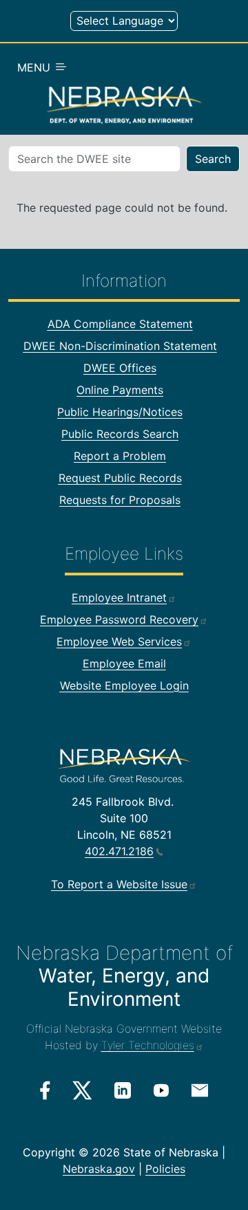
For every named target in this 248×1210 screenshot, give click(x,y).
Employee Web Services (119, 641)
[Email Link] (200, 1089)
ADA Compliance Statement (120, 324)
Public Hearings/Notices (120, 412)
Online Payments (119, 390)
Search (213, 159)
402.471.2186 (119, 851)
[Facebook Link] (45, 1090)
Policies (165, 1169)
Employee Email (124, 663)
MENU (35, 67)
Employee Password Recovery (119, 619)
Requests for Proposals (119, 500)
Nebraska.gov (99, 1169)
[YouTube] (161, 1090)
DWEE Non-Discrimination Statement (120, 346)
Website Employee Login (124, 685)
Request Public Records (120, 478)
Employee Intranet (119, 597)
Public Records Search (119, 434)
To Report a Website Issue (119, 884)
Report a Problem (120, 456)
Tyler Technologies (147, 1045)
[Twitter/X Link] (82, 1090)
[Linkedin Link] (122, 1090)
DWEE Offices (119, 368)
